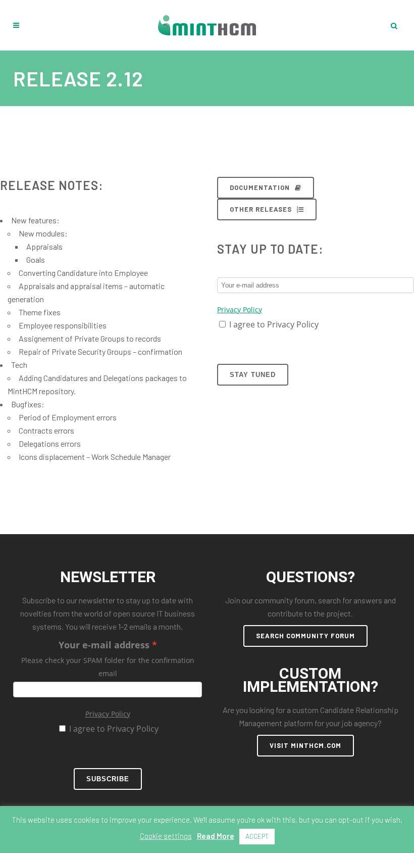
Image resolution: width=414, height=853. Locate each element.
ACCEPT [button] (257, 836)
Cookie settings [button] (166, 835)
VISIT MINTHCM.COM (305, 745)
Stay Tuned (253, 374)
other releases (261, 209)
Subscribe (107, 779)
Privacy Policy (239, 309)
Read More (215, 835)
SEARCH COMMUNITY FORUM (305, 636)
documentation (260, 187)
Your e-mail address (104, 645)
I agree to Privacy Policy (274, 324)
